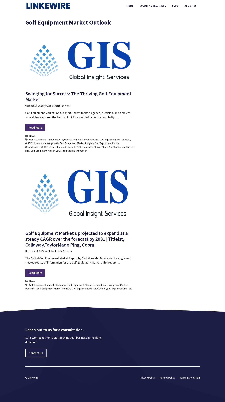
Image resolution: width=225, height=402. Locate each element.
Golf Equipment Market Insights (77, 143)
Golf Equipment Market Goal (115, 139)
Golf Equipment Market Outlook (58, 147)
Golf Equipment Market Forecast (81, 139)
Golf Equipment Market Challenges (47, 284)
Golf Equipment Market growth (42, 143)
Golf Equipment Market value (46, 150)
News (32, 135)
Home (130, 5)
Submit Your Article (153, 5)
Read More (35, 127)
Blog (175, 5)
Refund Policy (167, 377)
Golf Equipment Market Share (92, 147)
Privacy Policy (147, 377)
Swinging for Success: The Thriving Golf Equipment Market (78, 97)
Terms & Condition (190, 377)
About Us (191, 5)
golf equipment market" (75, 150)
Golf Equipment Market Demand (85, 284)
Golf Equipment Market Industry (54, 288)
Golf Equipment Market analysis (46, 139)
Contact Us (36, 353)
